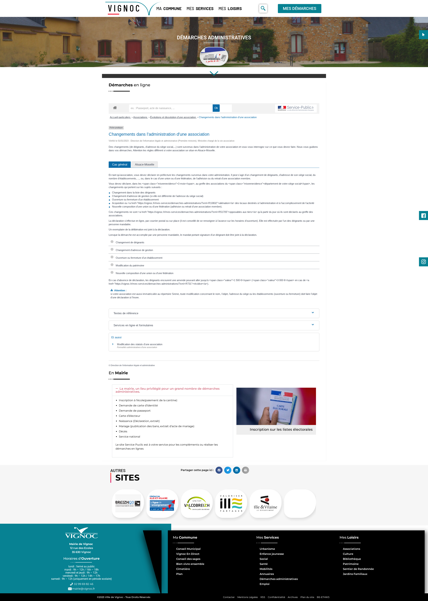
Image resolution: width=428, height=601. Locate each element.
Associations (140, 117)
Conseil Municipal (188, 548)
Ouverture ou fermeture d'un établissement (138, 257)
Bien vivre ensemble (190, 564)
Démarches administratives (279, 579)
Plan (179, 574)
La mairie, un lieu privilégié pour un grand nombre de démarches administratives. (168, 390)
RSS (262, 597)
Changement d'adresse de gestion (133, 250)
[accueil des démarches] (115, 107)
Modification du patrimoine (129, 265)
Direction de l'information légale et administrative (133, 365)
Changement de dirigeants (129, 242)
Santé (264, 564)
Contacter (229, 597)
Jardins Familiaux (355, 574)
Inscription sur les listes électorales (281, 429)
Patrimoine (351, 564)
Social (264, 559)
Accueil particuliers (120, 117)
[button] (172, 390)
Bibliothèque (352, 559)
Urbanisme (267, 548)
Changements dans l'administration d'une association (228, 117)
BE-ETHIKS (323, 597)
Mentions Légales (247, 597)
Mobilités (266, 569)
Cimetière (183, 569)
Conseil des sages (188, 559)
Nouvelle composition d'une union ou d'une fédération (143, 273)
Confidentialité (276, 597)
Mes (200, 8)
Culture (348, 553)
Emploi (265, 584)
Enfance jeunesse (272, 553)
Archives (293, 597)
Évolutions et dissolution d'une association (173, 117)
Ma (169, 8)
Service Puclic (134, 444)
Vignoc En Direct (187, 553)
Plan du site (307, 597)
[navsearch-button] (263, 8)
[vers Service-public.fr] (296, 108)
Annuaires (267, 574)
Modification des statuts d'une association (139, 344)
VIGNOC (124, 7)
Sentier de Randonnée (358, 569)
